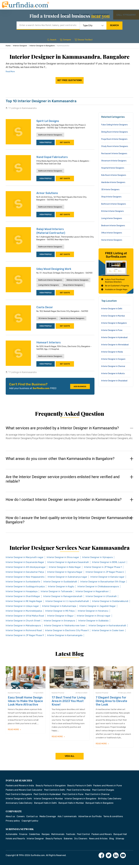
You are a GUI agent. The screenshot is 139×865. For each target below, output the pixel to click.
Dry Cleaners (80, 838)
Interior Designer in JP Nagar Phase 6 (105, 572)
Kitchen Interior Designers (77, 280)
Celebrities (34, 834)
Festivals (70, 834)
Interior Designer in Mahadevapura (23, 625)
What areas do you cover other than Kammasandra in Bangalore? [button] (60, 458)
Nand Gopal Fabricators (52, 157)
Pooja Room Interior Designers (114, 139)
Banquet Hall (120, 834)
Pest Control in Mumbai (78, 790)
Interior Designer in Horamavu (93, 611)
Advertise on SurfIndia (90, 816)
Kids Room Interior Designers (113, 175)
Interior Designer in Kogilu (61, 586)
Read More (10, 71)
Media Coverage (48, 816)
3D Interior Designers (47, 318)
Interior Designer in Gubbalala (93, 620)
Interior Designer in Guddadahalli (60, 581)
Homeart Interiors (48, 342)
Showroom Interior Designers (114, 161)
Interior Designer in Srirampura (59, 620)
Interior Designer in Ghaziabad (114, 381)
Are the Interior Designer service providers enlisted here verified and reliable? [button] (63, 479)
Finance (23, 834)
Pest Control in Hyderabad (47, 794)
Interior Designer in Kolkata (113, 373)
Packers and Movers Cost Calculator (24, 790)
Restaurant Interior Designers (114, 153)
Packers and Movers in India (20, 785)
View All (69, 756)
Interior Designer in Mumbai (113, 316)
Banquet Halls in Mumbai (71, 803)
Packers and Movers (101, 834)
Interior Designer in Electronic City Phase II (67, 630)
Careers (21, 816)
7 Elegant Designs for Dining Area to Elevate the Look (111, 701)
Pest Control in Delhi (54, 790)
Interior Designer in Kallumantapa (59, 606)
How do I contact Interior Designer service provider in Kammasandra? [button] (63, 499)
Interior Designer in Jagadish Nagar (97, 606)
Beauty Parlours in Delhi (79, 785)
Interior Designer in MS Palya (60, 611)
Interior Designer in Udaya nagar (22, 606)
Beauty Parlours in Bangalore (51, 785)
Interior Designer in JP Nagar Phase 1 (103, 567)
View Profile (46, 142)
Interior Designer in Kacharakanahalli (107, 625)
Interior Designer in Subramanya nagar (67, 577)
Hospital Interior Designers (112, 168)
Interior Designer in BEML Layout (108, 562)
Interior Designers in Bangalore (80, 798)
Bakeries (68, 838)
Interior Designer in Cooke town (108, 630)
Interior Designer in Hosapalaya (21, 591)
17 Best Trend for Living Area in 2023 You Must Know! (69, 701)
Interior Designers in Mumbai (48, 798)
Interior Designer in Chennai (113, 366)
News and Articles (98, 838)
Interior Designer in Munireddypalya (24, 611)
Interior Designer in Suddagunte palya (25, 586)
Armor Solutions (47, 193)
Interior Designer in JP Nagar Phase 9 (25, 635)
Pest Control (83, 834)
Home (8, 46)
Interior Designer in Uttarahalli (101, 596)
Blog (111, 838)
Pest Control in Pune (72, 794)
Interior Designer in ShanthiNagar (23, 596)
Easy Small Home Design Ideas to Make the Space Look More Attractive (25, 701)
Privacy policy (13, 820)
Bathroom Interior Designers (50, 135)
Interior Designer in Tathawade (56, 591)
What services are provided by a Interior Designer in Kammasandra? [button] (62, 428)
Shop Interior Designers (73, 285)
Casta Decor (44, 307)
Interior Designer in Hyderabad (114, 337)
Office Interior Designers (111, 233)
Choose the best (85, 40)
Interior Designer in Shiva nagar (63, 557)
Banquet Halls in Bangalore (99, 803)
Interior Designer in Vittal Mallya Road (25, 615)
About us (10, 816)
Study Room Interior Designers (114, 146)
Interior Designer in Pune (111, 330)
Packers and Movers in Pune (107, 785)
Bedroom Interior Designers (113, 225)
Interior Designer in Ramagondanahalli (62, 596)
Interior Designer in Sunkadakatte (23, 581)
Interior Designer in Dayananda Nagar (25, 562)
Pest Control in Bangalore (19, 794)
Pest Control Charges (103, 790)
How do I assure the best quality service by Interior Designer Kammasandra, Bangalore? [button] (69, 520)
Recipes (46, 834)
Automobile (11, 834)
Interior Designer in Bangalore (42, 46)
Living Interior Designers (48, 285)
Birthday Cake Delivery (109, 798)
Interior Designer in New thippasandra (25, 577)
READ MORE (13, 729)
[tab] (69, 435)
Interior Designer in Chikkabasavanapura (98, 586)
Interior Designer (20, 46)
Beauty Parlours (54, 838)
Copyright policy (30, 820)
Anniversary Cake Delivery (19, 803)
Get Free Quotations (69, 80)
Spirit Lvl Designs (47, 121)
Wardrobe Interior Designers (72, 318)
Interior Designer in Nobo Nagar (65, 567)
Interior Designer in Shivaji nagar (93, 615)
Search (114, 25)
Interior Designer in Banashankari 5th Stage (102, 581)
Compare (67, 40)
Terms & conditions (113, 816)
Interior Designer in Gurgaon (113, 359)
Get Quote (65, 142)
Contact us (32, 816)
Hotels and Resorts (15, 838)
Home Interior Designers (111, 240)
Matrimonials (57, 834)
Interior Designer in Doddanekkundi (110, 601)
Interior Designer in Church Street (23, 620)
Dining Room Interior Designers (114, 132)
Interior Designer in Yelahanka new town (64, 625)
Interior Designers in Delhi (19, 798)
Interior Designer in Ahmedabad (115, 345)
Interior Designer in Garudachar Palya (25, 572)
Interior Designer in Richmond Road (24, 630)
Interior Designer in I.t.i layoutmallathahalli (67, 601)
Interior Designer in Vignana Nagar (64, 572)
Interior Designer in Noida (112, 352)
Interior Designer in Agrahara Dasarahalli (68, 562)
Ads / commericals (67, 816)
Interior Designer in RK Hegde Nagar (24, 601)
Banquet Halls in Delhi (45, 803)
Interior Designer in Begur (60, 615)
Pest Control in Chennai (97, 794)
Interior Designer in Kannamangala (64, 635)
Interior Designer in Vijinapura (97, 557)
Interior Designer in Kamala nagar (107, 577)
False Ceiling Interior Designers (114, 125)
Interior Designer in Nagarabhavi (92, 591)
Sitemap (120, 838)
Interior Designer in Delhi (111, 309)
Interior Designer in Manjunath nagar (24, 557)
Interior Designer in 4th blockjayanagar (26, 567)
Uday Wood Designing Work (53, 269)
